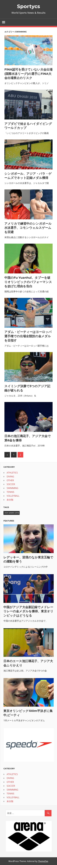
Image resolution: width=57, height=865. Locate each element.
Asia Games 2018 (11, 513)
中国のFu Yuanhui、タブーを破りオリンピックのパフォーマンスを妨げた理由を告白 (28, 282)
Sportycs (28, 6)
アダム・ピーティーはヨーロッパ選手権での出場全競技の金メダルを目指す (28, 336)
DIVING (10, 476)
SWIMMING (12, 488)
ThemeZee (43, 861)
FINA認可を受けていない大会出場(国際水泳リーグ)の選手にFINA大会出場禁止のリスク (28, 74)
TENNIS (10, 491)
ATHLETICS (12, 472)
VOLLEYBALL (13, 495)
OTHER (10, 480)
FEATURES (8, 521)
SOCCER (11, 484)
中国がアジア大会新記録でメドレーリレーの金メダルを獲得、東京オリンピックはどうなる (28, 611)
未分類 (10, 499)
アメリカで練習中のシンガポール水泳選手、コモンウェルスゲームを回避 (28, 228)
